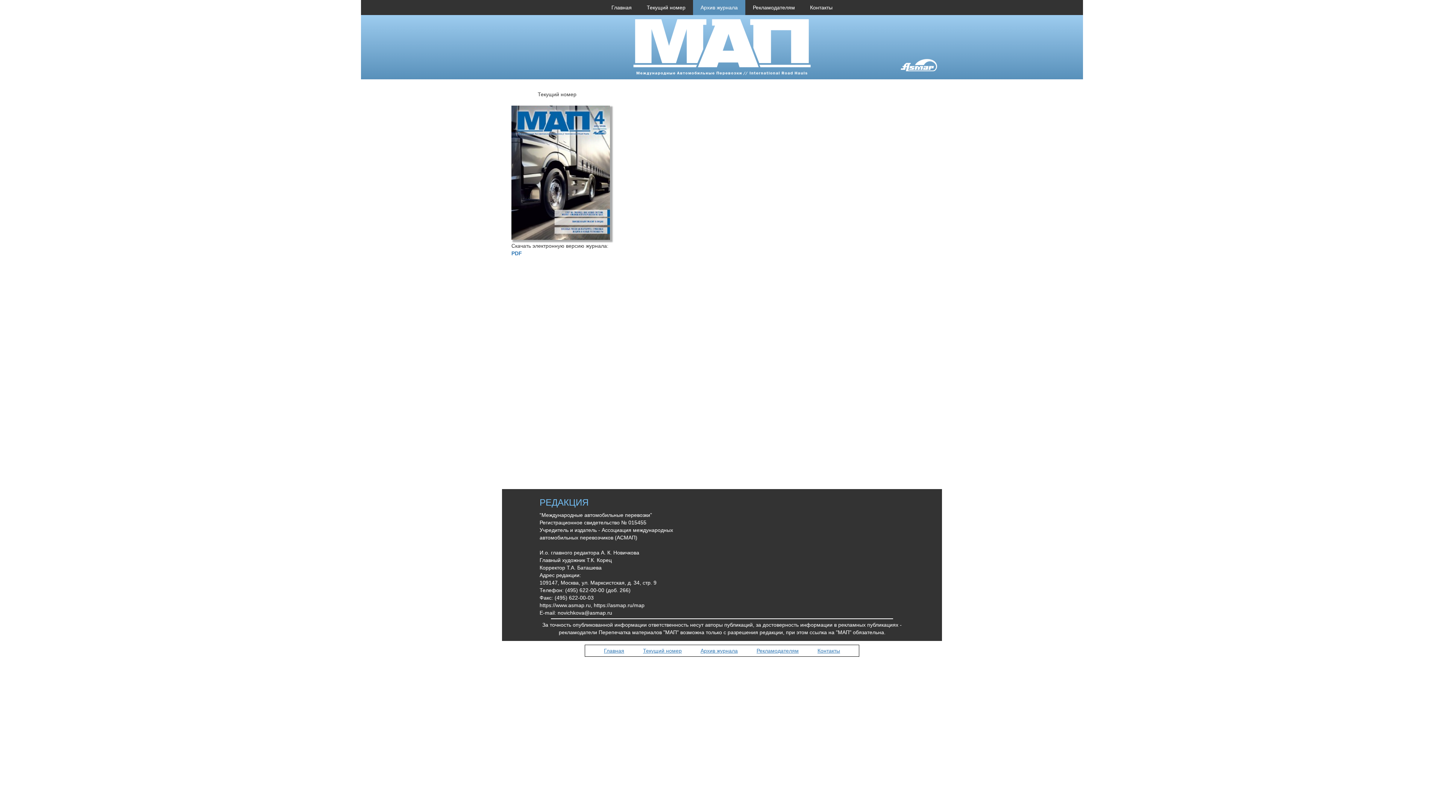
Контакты (821, 8)
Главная (621, 8)
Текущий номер (666, 8)
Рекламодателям (774, 8)
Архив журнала (719, 8)
